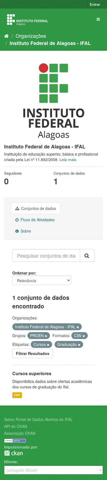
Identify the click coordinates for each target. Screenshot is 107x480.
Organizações (31, 35)
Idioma (10, 461)
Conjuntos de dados (38, 208)
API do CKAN (15, 426)
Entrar (95, 4)
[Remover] (78, 327)
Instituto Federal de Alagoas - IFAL (50, 43)
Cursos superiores (31, 373)
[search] (87, 255)
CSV (17, 395)
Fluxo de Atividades (37, 219)
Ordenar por (23, 273)
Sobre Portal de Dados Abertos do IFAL (38, 419)
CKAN (13, 453)
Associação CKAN (19, 433)
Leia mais (68, 159)
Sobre (25, 231)
